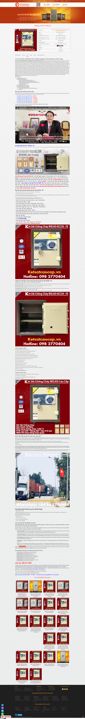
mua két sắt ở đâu (66, 446)
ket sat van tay (26, 447)
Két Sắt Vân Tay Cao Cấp (28, 689)
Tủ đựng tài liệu (17, 709)
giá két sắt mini (21, 447)
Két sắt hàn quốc (55, 697)
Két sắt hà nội (27, 697)
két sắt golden (19, 448)
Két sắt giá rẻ (64, 697)
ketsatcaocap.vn (17, 75)
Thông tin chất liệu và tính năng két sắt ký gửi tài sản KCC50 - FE (29, 82)
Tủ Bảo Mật (38, 690)
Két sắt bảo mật (36, 698)
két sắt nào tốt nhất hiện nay (26, 448)
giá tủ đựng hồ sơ (43, 446)
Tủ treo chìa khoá (64, 707)
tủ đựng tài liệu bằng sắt (39, 448)
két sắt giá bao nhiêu (37, 446)
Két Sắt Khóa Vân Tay (55, 699)
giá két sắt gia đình (32, 447)
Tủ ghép (35, 708)
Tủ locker (44, 708)
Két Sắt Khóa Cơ (45, 699)
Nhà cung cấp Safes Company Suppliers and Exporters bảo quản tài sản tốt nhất (63, 665)
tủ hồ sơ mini (64, 447)
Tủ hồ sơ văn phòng (46, 709)
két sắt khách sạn (20, 553)
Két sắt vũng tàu (54, 696)
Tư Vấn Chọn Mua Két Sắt (38, 699)
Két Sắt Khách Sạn (27, 688)
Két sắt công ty (27, 698)
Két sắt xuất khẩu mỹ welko (41, 687)
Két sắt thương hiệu (55, 698)
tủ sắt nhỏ (61, 446)
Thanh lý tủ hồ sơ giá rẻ (19, 710)
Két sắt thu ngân (17, 699)
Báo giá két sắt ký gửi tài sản (21, 78)
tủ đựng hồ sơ (19, 551)
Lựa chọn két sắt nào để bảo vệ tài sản (23, 87)
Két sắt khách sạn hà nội (47, 696)
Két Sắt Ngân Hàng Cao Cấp (29, 690)
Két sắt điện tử (17, 697)
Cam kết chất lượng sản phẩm (24, 83)
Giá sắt (16, 708)
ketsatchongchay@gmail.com (21, 370)
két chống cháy (54, 446)
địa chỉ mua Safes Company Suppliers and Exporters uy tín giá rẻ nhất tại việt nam (63, 612)
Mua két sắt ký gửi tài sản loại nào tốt (23, 85)
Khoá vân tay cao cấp (55, 700)
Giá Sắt (53, 710)
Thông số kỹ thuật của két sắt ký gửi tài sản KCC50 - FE (28, 81)
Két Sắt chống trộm (46, 700)
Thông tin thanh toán (22, 84)
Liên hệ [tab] (35, 55)
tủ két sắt (58, 446)
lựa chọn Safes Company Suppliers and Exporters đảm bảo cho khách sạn (63, 629)
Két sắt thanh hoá (64, 696)
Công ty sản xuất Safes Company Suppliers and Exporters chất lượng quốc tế (35, 595)
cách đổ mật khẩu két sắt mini (39, 447)
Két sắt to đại (17, 698)
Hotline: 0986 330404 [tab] (41, 55)
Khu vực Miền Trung (52, 688)
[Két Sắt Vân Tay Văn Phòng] (42, 319)
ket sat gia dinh (23, 446)
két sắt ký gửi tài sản (20, 559)
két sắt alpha (32, 446)
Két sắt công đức (27, 699)
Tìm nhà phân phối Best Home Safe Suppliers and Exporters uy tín (35, 682)
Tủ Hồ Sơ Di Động (36, 710)
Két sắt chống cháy (65, 698)
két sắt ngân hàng (20, 552)
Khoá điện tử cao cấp (65, 700)
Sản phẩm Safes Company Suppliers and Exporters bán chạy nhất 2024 (63, 595)
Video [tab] (31, 55)
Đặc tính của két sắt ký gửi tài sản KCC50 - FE (26, 80)
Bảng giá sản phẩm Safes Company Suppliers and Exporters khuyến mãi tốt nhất (22, 595)
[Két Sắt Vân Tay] (42, 160)
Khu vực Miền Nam (52, 689)
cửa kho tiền (17, 447)
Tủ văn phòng (64, 709)
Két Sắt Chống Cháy (18, 689)
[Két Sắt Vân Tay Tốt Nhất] (42, 406)
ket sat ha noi (19, 558)
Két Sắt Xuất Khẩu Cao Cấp (41, 689)
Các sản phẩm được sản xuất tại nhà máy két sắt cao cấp (28, 88)
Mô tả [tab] (27, 55)
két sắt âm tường (50, 447)
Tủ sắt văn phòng (36, 707)
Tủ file (53, 708)
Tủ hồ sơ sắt (54, 707)
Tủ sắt (63, 708)
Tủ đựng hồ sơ (27, 709)
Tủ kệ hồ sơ (63, 710)
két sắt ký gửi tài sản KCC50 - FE (22, 79)
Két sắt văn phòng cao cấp (19, 700)
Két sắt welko (45, 697)
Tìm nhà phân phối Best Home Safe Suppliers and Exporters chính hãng (49, 595)
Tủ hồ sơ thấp (27, 707)
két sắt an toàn (19, 556)
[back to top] (83, 717)
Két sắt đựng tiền (36, 697)
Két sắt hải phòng (27, 696)
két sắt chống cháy (20, 557)
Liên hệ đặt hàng (19, 89)
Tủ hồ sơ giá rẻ (36, 709)
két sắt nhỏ (45, 448)
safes (18, 554)
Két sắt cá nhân (45, 698)
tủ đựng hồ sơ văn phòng (57, 447)
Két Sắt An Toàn (17, 688)
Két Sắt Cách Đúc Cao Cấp (19, 690)
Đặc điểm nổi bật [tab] (17, 55)
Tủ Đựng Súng (27, 687)
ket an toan (46, 447)
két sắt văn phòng (18, 446)
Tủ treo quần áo (27, 708)
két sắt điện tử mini (49, 446)
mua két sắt (28, 446)
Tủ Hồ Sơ (16, 687)
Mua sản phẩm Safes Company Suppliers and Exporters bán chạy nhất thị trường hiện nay (22, 629)
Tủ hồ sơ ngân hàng (55, 709)
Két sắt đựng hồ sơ (27, 700)
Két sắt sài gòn (17, 696)
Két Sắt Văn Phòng (40, 688)
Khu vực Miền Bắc (52, 687)
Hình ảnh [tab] (23, 55)
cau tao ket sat (33, 448)
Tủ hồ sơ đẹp (17, 707)
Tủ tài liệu (44, 707)
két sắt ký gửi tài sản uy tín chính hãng (23, 86)
